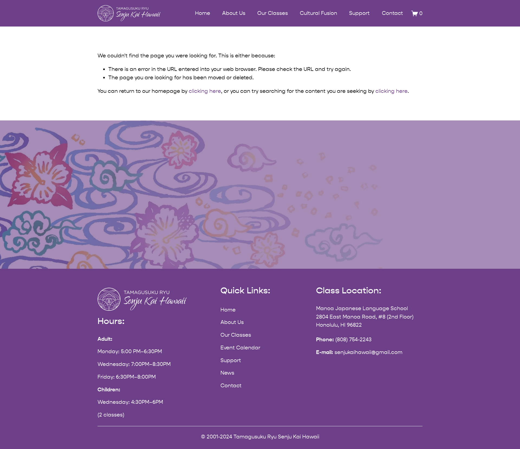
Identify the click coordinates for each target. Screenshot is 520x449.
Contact (392, 13)
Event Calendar (240, 348)
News (227, 373)
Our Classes (235, 335)
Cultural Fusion (318, 13)
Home (202, 13)
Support (359, 13)
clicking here (205, 91)
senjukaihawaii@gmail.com (368, 352)
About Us (232, 322)
